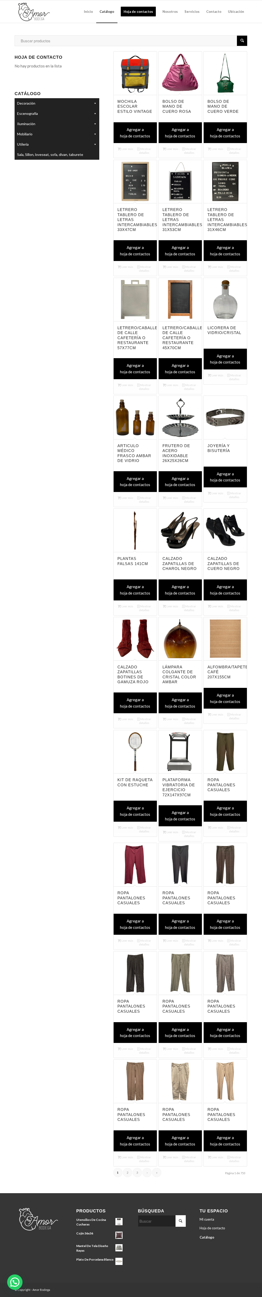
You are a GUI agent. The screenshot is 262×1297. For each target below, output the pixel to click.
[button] (15, 1282)
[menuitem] (88, 11)
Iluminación (26, 124)
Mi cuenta (207, 1219)
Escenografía (27, 113)
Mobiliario (24, 134)
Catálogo (207, 1237)
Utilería (23, 144)
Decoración (26, 103)
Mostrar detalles (145, 150)
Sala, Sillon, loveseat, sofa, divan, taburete (50, 154)
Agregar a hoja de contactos (135, 132)
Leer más (127, 148)
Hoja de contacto (212, 1228)
